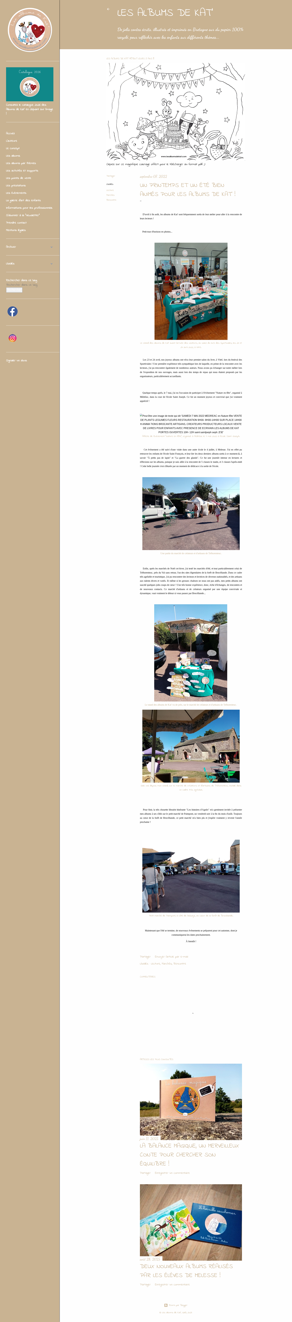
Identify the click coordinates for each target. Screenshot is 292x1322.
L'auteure (11, 141)
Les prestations (16, 185)
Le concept (13, 148)
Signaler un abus (16, 360)
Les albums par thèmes (21, 163)
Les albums (13, 156)
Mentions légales (16, 230)
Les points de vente (18, 178)
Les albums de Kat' (165, 13)
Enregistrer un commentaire (172, 1173)
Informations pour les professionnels (29, 208)
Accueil (10, 133)
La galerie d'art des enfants (23, 200)
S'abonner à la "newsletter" (23, 215)
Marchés (110, 195)
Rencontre (111, 200)
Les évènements (16, 193)
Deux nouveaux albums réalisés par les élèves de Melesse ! (186, 1271)
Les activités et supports (22, 171)
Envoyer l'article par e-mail (171, 957)
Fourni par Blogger (178, 1305)
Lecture (110, 190)
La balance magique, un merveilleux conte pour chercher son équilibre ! (189, 1155)
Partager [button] (110, 176)
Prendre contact (16, 223)
